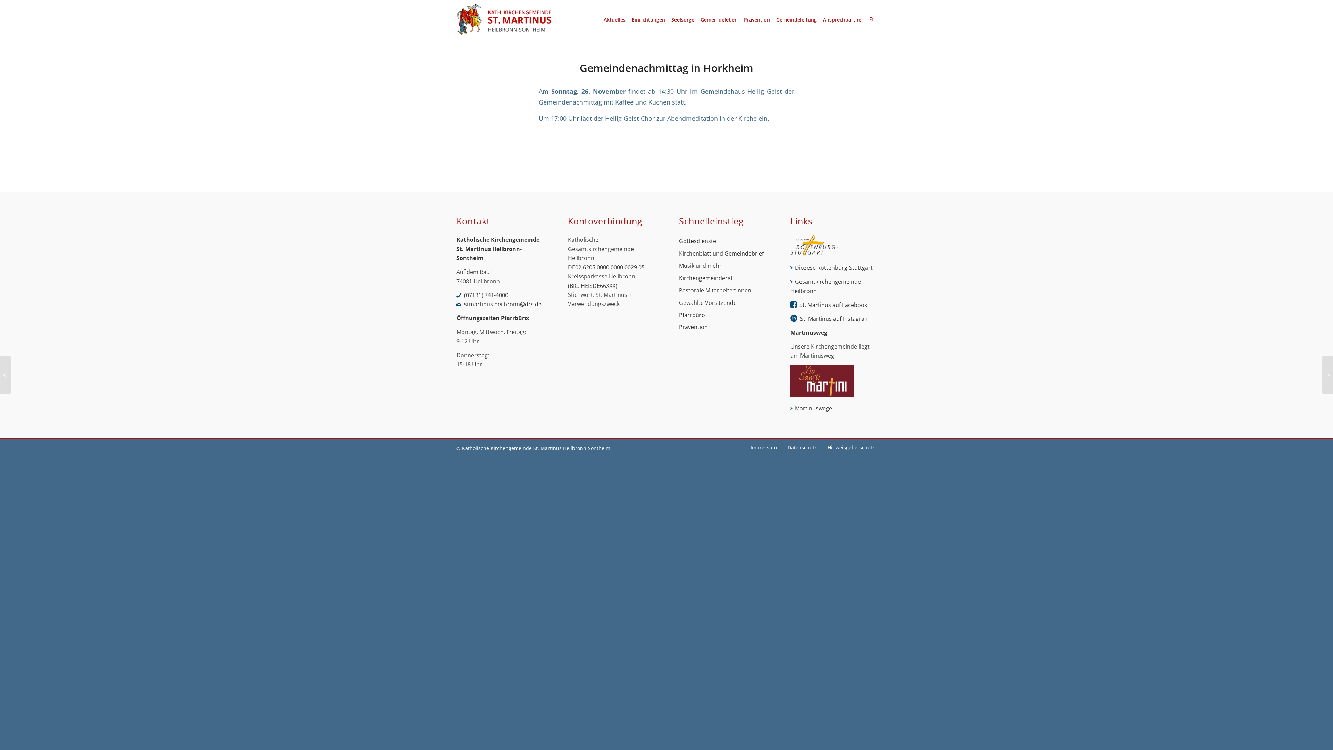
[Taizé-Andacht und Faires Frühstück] (5, 375)
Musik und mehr (700, 265)
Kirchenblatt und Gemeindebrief (721, 253)
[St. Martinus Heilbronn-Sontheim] (504, 19)
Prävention (693, 327)
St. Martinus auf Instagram (835, 319)
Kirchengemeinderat (706, 278)
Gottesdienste (697, 241)
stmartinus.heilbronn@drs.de (503, 304)
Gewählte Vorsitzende (708, 303)
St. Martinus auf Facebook (833, 305)
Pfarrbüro (692, 315)
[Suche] (871, 19)
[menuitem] (615, 19)
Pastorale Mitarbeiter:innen (715, 290)
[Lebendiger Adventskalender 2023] (1327, 375)
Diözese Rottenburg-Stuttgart (834, 268)
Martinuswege (813, 408)
